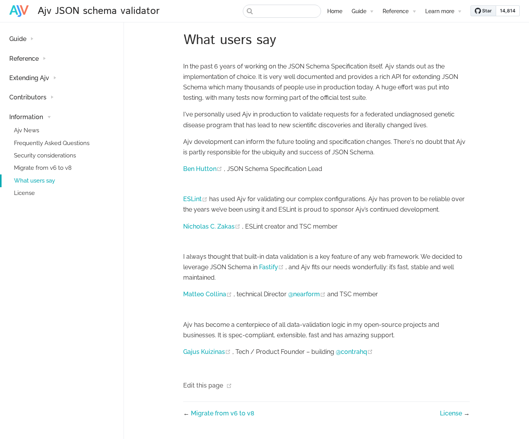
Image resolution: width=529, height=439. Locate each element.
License (24, 193)
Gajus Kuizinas (207, 351)
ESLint (196, 199)
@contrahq (354, 351)
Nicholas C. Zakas (212, 226)
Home (334, 11)
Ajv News (26, 130)
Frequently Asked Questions (51, 143)
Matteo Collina (208, 294)
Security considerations (45, 155)
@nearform (307, 294)
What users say (34, 180)
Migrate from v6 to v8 (43, 167)
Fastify (272, 267)
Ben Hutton (203, 169)
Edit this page (203, 385)
